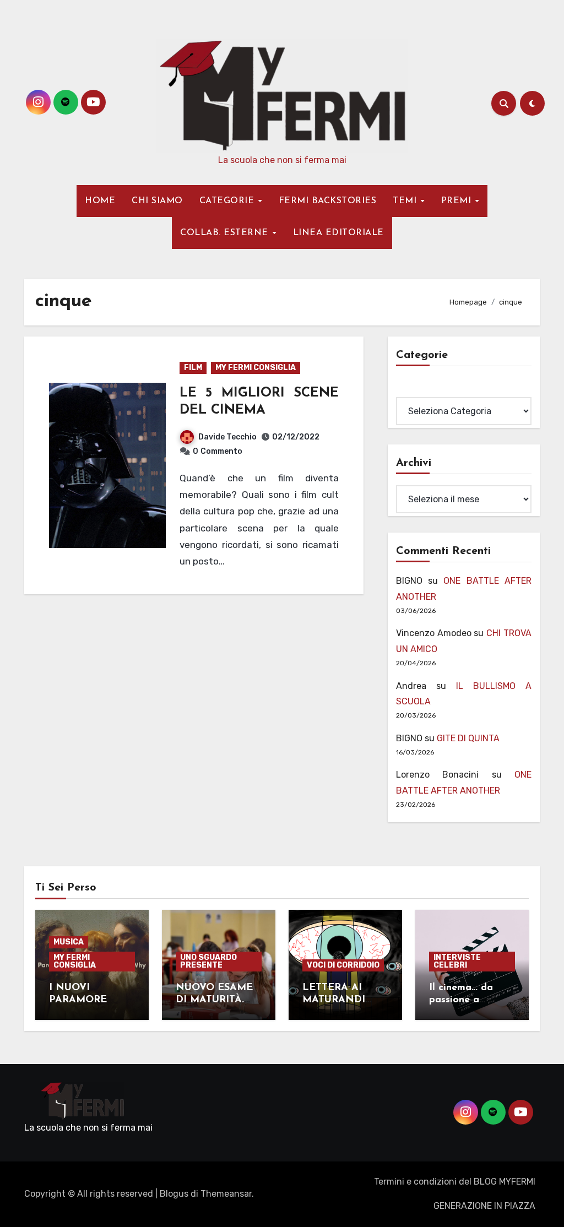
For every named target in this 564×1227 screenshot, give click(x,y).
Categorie (416, 389)
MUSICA (68, 942)
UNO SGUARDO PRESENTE (208, 961)
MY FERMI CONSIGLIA (255, 367)
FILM (193, 367)
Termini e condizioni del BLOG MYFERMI (454, 1181)
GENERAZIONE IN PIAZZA (484, 1206)
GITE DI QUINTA (468, 738)
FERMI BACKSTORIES (328, 201)
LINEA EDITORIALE (338, 233)
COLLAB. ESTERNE (225, 233)
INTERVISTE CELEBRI (457, 961)
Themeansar (226, 1193)
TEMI (406, 201)
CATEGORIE (228, 201)
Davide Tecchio (227, 437)
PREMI (457, 201)
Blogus (174, 1193)
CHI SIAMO (157, 201)
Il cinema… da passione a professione (461, 1000)
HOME (100, 201)
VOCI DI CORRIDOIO (343, 965)
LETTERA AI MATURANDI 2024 (333, 1000)
